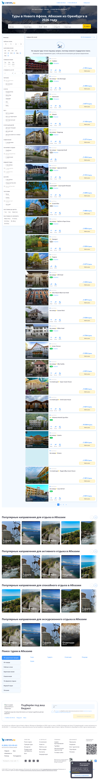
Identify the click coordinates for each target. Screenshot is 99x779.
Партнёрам (72, 749)
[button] (15, 26)
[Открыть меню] (92, 3)
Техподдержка (17, 756)
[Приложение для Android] (91, 760)
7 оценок (55, 348)
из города (7, 662)
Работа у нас (43, 747)
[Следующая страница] (66, 505)
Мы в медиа (42, 749)
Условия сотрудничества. (26, 770)
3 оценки (55, 366)
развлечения (8, 676)
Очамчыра (68, 657)
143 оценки (56, 63)
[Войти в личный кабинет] (96, 3)
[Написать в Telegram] (79, 3)
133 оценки (56, 99)
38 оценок (55, 170)
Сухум (32, 661)
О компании (43, 742)
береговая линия (9, 672)
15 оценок (55, 330)
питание (6, 690)
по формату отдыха (10, 681)
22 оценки (55, 295)
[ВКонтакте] (29, 760)
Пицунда (84, 657)
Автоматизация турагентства (59, 749)
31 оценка (55, 241)
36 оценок (55, 188)
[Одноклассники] (33, 760)
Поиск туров (28, 742)
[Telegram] (25, 760)
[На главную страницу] (9, 3)
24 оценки (55, 277)
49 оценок (55, 152)
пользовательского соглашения (50, 769)
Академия (72, 744)
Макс (24, 717)
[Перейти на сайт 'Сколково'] (72, 761)
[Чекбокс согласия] (52, 712)
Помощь (6, 756)
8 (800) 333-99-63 (61, 2)
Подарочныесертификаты (28, 750)
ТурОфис (57, 746)
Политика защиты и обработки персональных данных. (44, 770)
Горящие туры (28, 744)
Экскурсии (27, 747)
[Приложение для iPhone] (87, 760)
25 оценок (55, 259)
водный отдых (8, 686)
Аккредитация (43, 754)
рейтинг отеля (8, 667)
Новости (41, 744)
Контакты (42, 752)
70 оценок (55, 117)
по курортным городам (11, 658)
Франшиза (72, 742)
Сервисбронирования (58, 742)
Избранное (87, 2)
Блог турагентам (74, 747)
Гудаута (49, 657)
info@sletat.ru (8, 753)
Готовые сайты (58, 752)
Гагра (32, 657)
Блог (25, 753)
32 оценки (55, 223)
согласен (57, 711)
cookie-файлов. (76, 772)
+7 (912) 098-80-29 (72, 2)
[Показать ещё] (95, 517)
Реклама (72, 752)
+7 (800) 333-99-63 (9, 717)
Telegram (19, 717)
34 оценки (55, 206)
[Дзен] (37, 760)
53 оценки (55, 134)
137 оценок (56, 81)
